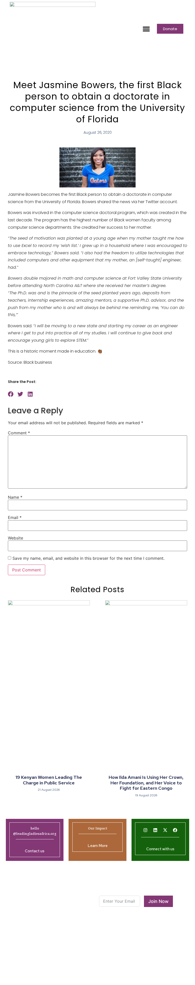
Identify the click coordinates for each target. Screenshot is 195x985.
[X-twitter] (165, 830)
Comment (19, 433)
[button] (146, 28)
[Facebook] (175, 830)
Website (15, 538)
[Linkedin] (155, 830)
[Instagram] (145, 830)
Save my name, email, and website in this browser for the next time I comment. (88, 558)
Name (15, 497)
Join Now (158, 901)
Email (15, 517)
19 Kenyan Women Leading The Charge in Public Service (48, 780)
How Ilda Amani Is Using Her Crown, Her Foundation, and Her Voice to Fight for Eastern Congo (146, 782)
